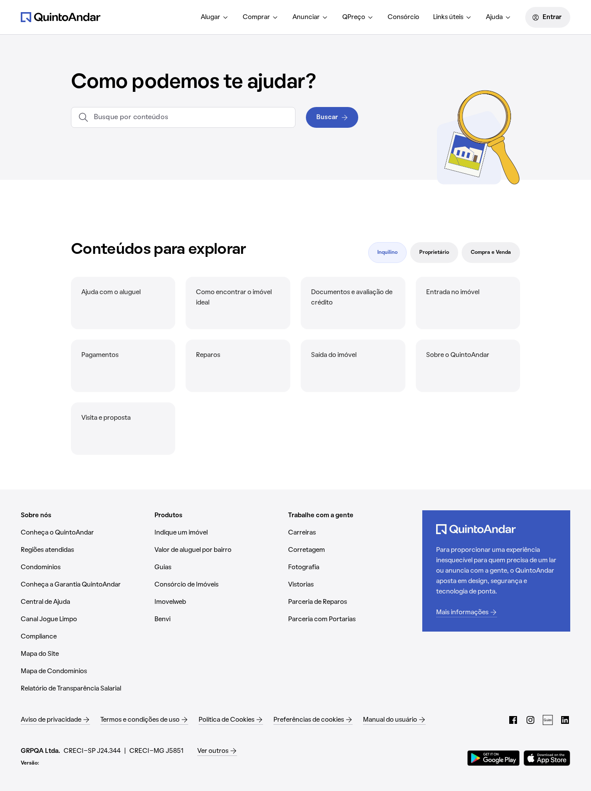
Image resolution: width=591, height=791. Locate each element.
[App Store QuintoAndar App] (547, 758)
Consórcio (403, 17)
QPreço (353, 17)
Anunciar (306, 17)
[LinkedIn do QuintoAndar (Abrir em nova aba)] (565, 720)
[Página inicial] (60, 17)
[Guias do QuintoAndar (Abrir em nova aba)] (548, 720)
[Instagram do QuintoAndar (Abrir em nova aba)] (530, 720)
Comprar (256, 17)
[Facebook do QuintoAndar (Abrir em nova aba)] (513, 720)
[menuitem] (215, 17)
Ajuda (494, 17)
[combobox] (191, 117)
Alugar (210, 17)
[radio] (387, 252)
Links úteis (448, 17)
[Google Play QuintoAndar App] (493, 758)
